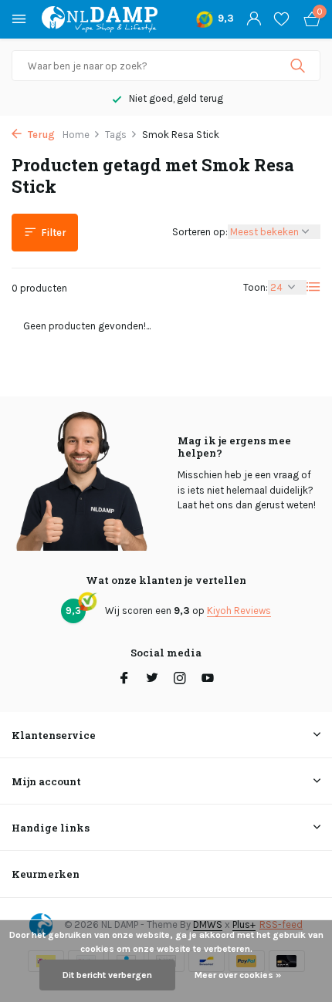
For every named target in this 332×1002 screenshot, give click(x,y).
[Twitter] (152, 679)
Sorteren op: (200, 232)
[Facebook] (124, 679)
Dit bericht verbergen (107, 975)
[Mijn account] (253, 19)
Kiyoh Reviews (239, 610)
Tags (116, 134)
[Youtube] (208, 679)
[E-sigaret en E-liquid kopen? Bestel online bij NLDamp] (100, 19)
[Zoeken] (299, 65)
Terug (40, 134)
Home (76, 134)
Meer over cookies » (238, 975)
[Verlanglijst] (281, 19)
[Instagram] (180, 679)
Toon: (255, 287)
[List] (313, 287)
